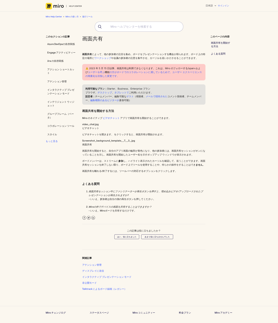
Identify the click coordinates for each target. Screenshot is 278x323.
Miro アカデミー (223, 312)
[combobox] (139, 27)
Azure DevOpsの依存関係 (61, 44)
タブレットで (121, 92)
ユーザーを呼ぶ (96, 72)
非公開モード (89, 282)
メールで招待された (156, 96)
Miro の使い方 (72, 16)
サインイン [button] (223, 5)
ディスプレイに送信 (93, 270)
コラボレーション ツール (60, 125)
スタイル (52, 134)
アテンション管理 (57, 81)
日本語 (209, 5)
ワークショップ (102, 58)
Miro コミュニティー (144, 312)
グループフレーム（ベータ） (60, 115)
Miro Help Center (54, 16)
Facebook (84, 218)
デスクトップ (104, 92)
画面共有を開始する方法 (220, 44)
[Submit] (98, 26)
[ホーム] (64, 6)
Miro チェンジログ (56, 312)
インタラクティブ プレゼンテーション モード (60, 91)
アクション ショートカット (60, 71)
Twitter (89, 218)
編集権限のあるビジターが (104, 100)
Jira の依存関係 (55, 60)
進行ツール (87, 16)
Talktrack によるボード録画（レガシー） (104, 288)
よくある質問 (218, 53)
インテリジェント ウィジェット (60, 103)
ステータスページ (99, 312)
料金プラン (185, 312)
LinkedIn (93, 218)
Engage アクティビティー (61, 52)
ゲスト (130, 96)
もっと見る (52, 141)
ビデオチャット (111, 118)
